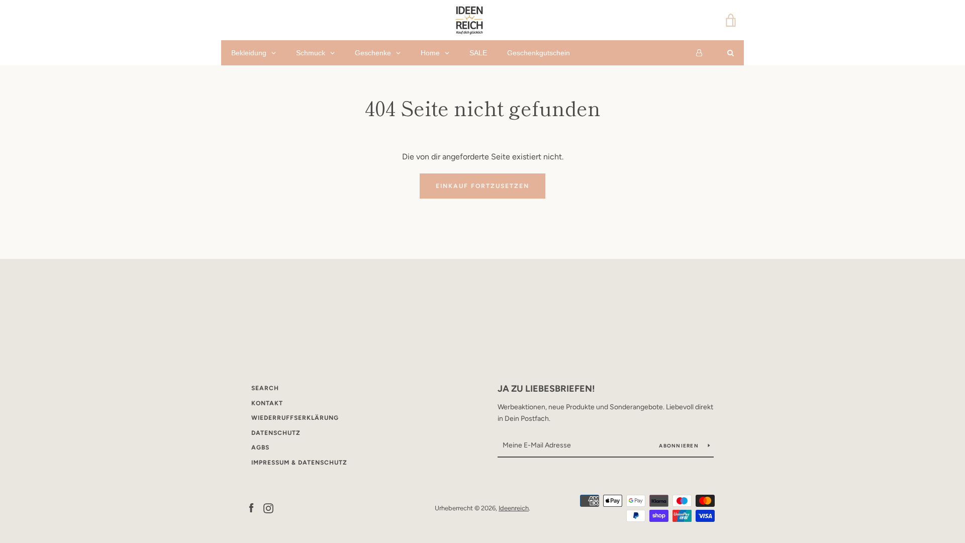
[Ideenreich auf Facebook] (251, 507)
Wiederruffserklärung (295, 417)
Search (265, 388)
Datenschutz (276, 432)
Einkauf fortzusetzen (482, 186)
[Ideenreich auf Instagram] (268, 507)
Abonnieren (679, 445)
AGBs (260, 447)
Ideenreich (514, 508)
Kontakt (267, 403)
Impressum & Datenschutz (299, 462)
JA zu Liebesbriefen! (546, 388)
